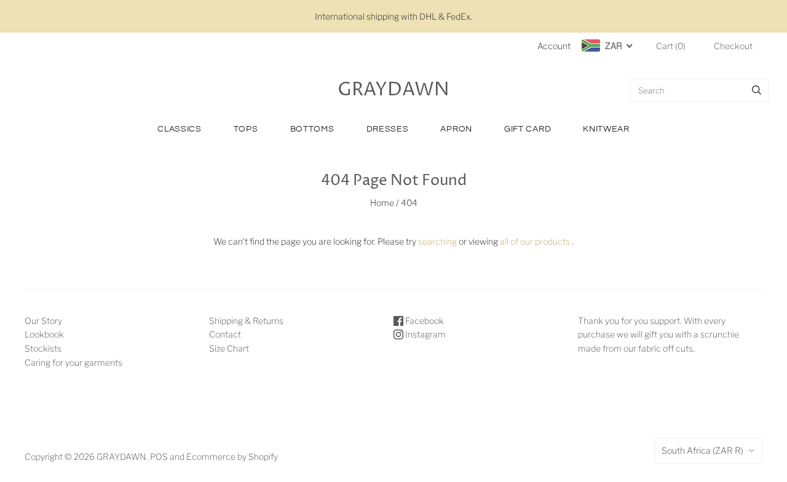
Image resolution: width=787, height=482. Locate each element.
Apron (456, 129)
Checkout (733, 46)
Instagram (424, 334)
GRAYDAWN (121, 456)
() (671, 46)
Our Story (43, 320)
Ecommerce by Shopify (232, 456)
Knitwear (606, 129)
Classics (179, 129)
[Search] (757, 90)
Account (554, 46)
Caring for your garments (73, 362)
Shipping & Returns (246, 320)
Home (382, 202)
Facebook (423, 320)
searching (437, 241)
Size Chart (229, 348)
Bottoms (312, 129)
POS (159, 456)
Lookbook (44, 334)
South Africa (702, 450)
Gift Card (527, 129)
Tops (246, 129)
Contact (225, 334)
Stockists (43, 348)
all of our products (535, 241)
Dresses (387, 129)
